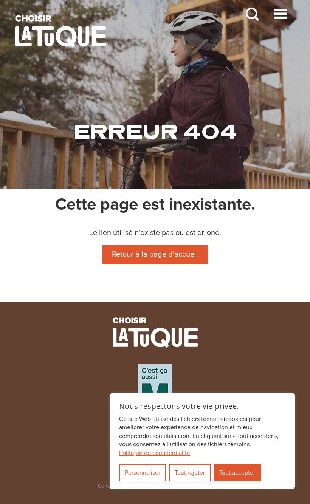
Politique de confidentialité (154, 453)
